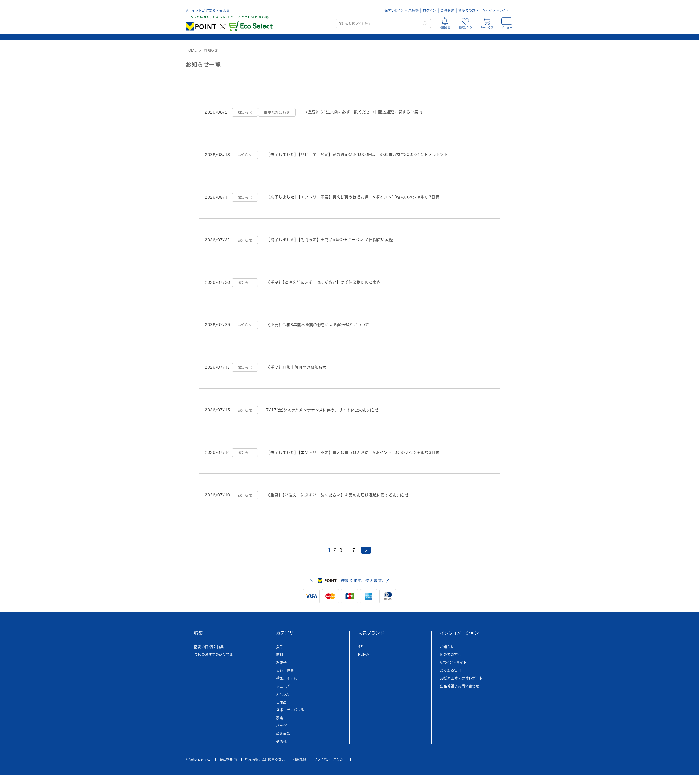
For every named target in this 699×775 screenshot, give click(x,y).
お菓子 (281, 662)
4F (360, 647)
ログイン (429, 10)
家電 (279, 718)
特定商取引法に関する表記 (265, 759)
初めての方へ (468, 10)
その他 (281, 741)
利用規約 (299, 759)
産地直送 (283, 733)
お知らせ (447, 647)
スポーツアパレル (290, 710)
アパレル (283, 694)
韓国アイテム (286, 678)
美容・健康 (285, 670)
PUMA (363, 654)
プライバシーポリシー (330, 759)
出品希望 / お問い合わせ (459, 686)
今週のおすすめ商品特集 (213, 654)
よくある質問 (450, 670)
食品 (279, 647)
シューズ (283, 686)
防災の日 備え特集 (209, 647)
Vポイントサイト (496, 10)
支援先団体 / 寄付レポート (461, 678)
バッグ (281, 726)
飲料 (279, 654)
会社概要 (226, 759)
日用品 (281, 702)
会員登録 (447, 10)
